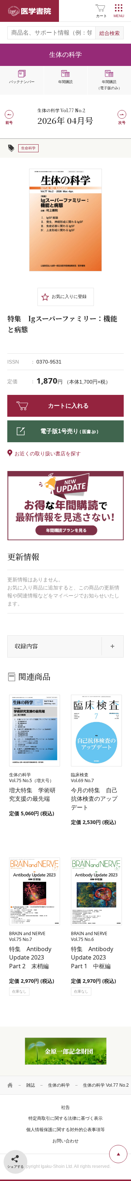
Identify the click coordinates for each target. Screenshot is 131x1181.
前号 (9, 123)
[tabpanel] (65, 220)
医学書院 (29, 11)
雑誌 (30, 1085)
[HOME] (10, 1085)
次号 (122, 123)
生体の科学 (59, 1085)
